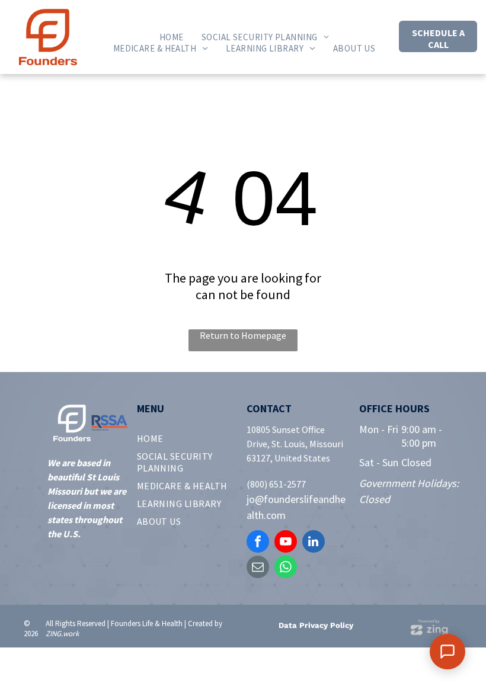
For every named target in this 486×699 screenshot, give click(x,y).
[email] (258, 568)
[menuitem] (172, 37)
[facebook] (258, 543)
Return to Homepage (243, 335)
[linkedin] (313, 543)
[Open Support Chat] (447, 651)
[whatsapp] (285, 568)
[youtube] (285, 543)
